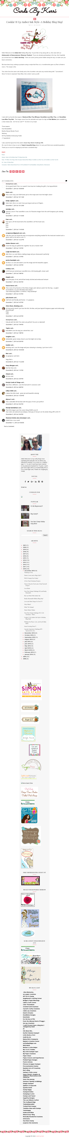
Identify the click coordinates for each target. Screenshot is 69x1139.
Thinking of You (28, 572)
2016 (24, 556)
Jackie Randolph (11, 260)
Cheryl (8, 374)
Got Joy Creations (28, 1023)
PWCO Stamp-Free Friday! (31, 578)
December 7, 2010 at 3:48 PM (14, 273)
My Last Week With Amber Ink (32, 595)
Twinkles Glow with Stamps (32, 1108)
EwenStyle (26, 1017)
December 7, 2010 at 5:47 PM (14, 302)
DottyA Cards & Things (13, 382)
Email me (24, 487)
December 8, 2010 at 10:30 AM (15, 350)
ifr (24, 1029)
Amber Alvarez (10, 243)
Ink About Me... (28, 1031)
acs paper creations (29, 994)
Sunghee (8, 336)
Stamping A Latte (28, 1094)
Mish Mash (26, 1045)
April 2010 (28, 648)
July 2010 (28, 641)
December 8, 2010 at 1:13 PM (14, 370)
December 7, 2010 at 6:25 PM (14, 316)
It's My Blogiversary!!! (37, 506)
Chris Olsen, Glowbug (12, 306)
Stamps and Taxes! (29, 1096)
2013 (24, 562)
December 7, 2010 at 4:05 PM (14, 282)
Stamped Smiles (28, 1092)
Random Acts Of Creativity (31, 1068)
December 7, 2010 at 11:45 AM (15, 229)
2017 (24, 554)
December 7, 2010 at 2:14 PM (14, 256)
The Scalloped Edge (29, 1102)
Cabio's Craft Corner (29, 1002)
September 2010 (30, 637)
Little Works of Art (29, 1035)
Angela (8, 277)
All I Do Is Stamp (28, 996)
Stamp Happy (27, 1090)
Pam (7, 219)
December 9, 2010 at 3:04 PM (14, 414)
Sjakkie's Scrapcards (29, 1085)
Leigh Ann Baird (11, 252)
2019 (24, 549)
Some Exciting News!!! (30, 626)
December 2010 (30, 570)
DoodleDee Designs (29, 1015)
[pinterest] (42, 482)
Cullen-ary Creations (29, 1011)
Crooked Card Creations (30, 1007)
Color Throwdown (28, 1004)
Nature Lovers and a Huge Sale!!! (33, 575)
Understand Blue (28, 1112)
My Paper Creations (29, 1054)
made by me (27, 1037)
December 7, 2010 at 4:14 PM (14, 294)
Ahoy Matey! (27, 604)
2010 (24, 569)
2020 (24, 547)
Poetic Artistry (28, 1062)
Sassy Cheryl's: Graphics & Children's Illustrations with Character (32, 1076)
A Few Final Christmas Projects (32, 581)
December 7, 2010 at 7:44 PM (14, 324)
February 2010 (29, 652)
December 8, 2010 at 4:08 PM (14, 387)
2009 (24, 656)
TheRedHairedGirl (28, 1104)
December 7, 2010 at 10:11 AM (15, 197)
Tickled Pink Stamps (29, 1106)
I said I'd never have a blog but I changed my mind (33, 1026)
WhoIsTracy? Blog (29, 1114)
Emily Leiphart (10, 201)
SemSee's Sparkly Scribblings (32, 1081)
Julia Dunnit (9, 297)
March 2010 (28, 650)
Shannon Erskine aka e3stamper (16, 418)
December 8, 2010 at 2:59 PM (14, 379)
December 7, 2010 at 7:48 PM (14, 333)
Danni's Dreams (28, 1013)
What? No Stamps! (29, 607)
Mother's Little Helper (30, 1047)
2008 (24, 659)
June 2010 (28, 644)
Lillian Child (9, 391)
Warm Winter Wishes (29, 610)
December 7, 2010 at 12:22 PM (15, 239)
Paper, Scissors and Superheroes (33, 1058)
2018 (24, 551)
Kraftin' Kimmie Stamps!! (31, 1033)
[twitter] (28, 482)
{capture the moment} (30, 1123)
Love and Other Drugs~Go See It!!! (33, 601)
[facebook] (25, 482)
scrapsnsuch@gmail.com (14, 233)
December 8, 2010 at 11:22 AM (15, 362)
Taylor (8, 328)
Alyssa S (8, 399)
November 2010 (30, 633)
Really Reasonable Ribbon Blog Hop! (33, 598)
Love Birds (27, 588)
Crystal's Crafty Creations (31, 1009)
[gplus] (32, 482)
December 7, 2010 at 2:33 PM (14, 265)
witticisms (26, 1119)
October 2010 (29, 635)
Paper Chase (27, 1056)
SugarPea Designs (29, 1098)
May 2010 (28, 646)
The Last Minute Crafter (31, 1100)
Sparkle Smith (27, 1087)
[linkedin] (35, 482)
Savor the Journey (28, 1079)
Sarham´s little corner (30, 1072)
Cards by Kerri (34, 11)
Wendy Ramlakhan (12, 408)
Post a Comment (9, 426)
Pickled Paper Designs (30, 1060)
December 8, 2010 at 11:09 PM (15, 395)
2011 (24, 567)
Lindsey (8, 268)
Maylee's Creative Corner (31, 1041)
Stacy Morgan (10, 365)
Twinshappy (27, 1110)
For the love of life (29, 1019)
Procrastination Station (30, 1066)
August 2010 (29, 639)
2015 (24, 558)
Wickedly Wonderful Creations (33, 1116)
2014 (24, 560)
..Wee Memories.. (28, 992)
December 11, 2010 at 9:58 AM (15, 422)
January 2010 (29, 654)
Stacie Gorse (10, 285)
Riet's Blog (26, 1070)
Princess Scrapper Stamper (32, 1064)
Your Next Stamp (28, 1121)
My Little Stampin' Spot (30, 1051)
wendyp (8, 209)
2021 (24, 545)
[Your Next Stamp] (22, 496)
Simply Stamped (28, 1083)
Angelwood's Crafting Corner (32, 998)
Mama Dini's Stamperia (30, 1039)
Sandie (8, 345)
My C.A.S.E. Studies (29, 1049)
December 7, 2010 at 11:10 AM (15, 216)
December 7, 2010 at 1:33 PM (14, 248)
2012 (24, 564)
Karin (7, 192)
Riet (7, 353)
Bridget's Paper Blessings (31, 1000)
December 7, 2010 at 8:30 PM (14, 341)
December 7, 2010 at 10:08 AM (15, 188)
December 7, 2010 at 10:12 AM (15, 205)
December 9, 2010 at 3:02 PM (14, 404)
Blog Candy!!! (34, 514)
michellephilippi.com (29, 1043)
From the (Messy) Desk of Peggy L (34, 1021)
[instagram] (39, 482)
